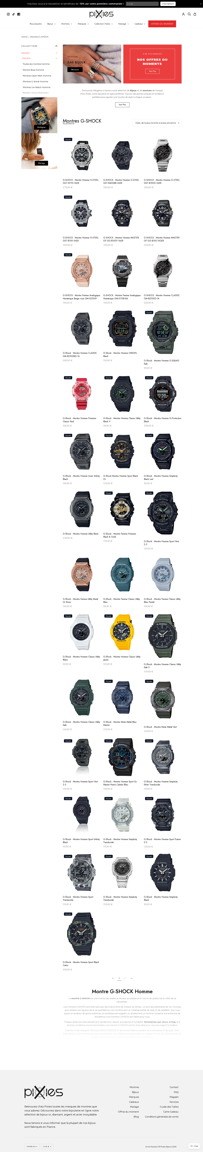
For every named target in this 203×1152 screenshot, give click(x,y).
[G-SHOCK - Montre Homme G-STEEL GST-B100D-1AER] (163, 157)
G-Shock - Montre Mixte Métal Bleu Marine (119, 724)
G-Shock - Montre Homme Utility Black (80, 533)
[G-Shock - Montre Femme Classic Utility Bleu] (122, 576)
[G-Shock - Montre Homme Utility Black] (82, 510)
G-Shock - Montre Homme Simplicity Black (161, 898)
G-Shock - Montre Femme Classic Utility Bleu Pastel (162, 601)
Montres (25, 53)
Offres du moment (128, 1111)
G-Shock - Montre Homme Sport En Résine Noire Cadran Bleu (120, 783)
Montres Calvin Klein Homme (37, 76)
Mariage (134, 1107)
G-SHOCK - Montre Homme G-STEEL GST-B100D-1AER (162, 182)
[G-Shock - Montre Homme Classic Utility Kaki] (82, 699)
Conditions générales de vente (162, 1116)
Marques (134, 1097)
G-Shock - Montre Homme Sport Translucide (78, 898)
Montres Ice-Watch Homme (36, 87)
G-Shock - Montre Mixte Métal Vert (160, 727)
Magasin (174, 1097)
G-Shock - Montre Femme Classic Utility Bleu (121, 601)
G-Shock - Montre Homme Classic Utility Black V (121, 420)
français (31, 1146)
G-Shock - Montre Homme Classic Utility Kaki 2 (162, 666)
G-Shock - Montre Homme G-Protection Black (162, 420)
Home (24, 37)
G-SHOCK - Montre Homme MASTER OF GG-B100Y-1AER (121, 239)
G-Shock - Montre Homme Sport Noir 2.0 (161, 543)
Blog (136, 1116)
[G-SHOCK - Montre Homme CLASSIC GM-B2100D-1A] (163, 272)
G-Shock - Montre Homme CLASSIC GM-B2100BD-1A (80, 355)
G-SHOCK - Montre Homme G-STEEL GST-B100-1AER (81, 239)
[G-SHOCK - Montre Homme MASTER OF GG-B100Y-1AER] (122, 214)
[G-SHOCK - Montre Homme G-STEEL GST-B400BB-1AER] (122, 157)
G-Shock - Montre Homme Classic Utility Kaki (81, 724)
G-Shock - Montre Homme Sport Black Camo (81, 964)
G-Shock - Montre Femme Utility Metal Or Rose (80, 601)
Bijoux (135, 1092)
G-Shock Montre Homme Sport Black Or (120, 478)
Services (174, 1102)
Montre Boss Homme (33, 70)
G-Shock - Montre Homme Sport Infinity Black (81, 841)
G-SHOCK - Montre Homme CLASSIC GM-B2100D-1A (162, 297)
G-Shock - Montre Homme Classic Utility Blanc (81, 658)
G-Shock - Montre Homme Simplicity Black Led (161, 478)
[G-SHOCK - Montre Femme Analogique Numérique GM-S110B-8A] (122, 272)
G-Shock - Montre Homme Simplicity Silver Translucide (161, 783)
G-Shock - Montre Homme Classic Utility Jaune (121, 658)
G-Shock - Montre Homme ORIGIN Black (120, 355)
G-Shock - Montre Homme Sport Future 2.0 (162, 841)
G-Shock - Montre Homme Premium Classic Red (79, 420)
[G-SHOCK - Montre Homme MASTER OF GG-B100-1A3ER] (163, 214)
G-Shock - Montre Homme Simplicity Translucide (120, 841)
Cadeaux (134, 1102)
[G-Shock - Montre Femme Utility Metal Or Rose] (82, 576)
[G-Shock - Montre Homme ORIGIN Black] (122, 330)
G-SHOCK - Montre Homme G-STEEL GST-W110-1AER (81, 182)
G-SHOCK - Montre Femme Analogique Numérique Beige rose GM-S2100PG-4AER (81, 297)
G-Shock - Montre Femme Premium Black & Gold (119, 535)
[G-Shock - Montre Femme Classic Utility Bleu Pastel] (163, 576)
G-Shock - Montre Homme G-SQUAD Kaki (161, 362)
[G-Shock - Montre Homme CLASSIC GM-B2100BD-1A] (82, 330)
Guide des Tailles (169, 1107)
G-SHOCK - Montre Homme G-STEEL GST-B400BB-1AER (121, 182)
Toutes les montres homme (36, 64)
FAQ (176, 1092)
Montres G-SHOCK (39, 37)
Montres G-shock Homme (35, 81)
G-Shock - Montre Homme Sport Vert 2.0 (80, 783)
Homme (26, 58)
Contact (174, 1087)
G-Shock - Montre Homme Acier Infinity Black (81, 478)
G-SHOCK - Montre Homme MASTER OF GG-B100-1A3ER (162, 239)
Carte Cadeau (171, 1111)
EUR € (46, 1146)
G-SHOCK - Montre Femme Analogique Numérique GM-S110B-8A (122, 297)
